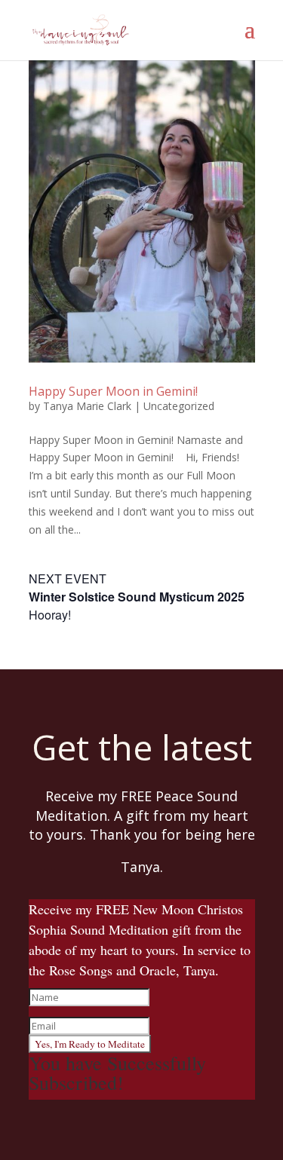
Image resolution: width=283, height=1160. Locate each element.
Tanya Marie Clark (87, 406)
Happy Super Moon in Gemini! (113, 391)
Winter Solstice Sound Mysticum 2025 (137, 596)
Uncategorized (178, 406)
